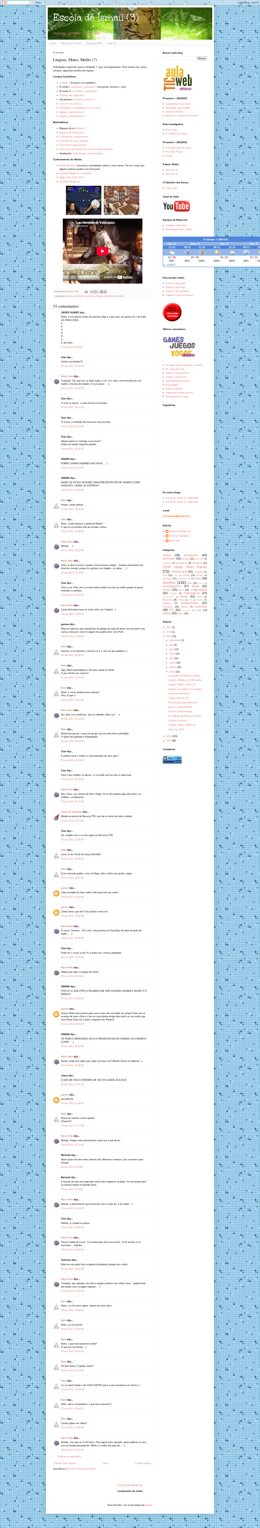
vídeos (167, 613)
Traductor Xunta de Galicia (179, 295)
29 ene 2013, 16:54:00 (72, 1268)
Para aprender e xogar (177, 396)
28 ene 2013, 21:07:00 (72, 1084)
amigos (185, 558)
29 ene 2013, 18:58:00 (72, 1310)
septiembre (175, 640)
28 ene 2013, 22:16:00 (72, 1144)
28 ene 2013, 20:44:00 (72, 897)
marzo (172, 662)
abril (171, 658)
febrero (173, 667)
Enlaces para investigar (180, 711)
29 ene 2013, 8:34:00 (72, 1167)
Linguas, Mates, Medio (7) (181, 684)
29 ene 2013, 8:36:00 (72, 1189)
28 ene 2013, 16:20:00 (72, 366)
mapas (173, 593)
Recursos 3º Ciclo (71, 43)
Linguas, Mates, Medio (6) (181, 725)
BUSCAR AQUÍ (67, 165)
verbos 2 (90, 99)
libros (181, 590)
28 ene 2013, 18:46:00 (72, 531)
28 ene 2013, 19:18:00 (72, 572)
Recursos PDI (94, 43)
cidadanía (198, 572)
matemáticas (110, 296)
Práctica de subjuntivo (71, 95)
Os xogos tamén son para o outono (184, 365)
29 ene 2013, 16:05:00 (72, 1227)
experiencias (184, 578)
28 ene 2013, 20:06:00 (72, 655)
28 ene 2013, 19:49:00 (72, 636)
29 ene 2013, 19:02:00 (72, 1329)
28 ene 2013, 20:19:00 (72, 760)
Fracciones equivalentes (73, 144)
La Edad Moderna (69, 181)
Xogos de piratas (174, 388)
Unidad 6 (80, 128)
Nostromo (168, 599)
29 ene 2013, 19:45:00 (72, 1427)
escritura (167, 578)
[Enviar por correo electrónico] (92, 291)
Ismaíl (195, 586)
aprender (199, 559)
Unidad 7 (64, 82)
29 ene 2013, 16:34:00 (72, 1249)
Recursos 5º (172, 170)
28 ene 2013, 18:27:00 (72, 467)
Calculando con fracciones (88, 153)
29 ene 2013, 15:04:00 (72, 1208)
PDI (190, 600)
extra (198, 578)
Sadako (184, 607)
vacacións (186, 610)
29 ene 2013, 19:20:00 (72, 1389)
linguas (99, 296)
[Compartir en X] (98, 291)
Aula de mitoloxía (174, 111)
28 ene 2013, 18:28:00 (72, 490)
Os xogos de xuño (175, 369)
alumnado (169, 558)
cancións (167, 563)
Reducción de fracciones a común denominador (86, 149)
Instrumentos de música (178, 381)
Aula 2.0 (111, 43)
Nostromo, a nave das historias (182, 115)
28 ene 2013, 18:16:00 (72, 448)
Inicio (53, 43)
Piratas (169, 155)
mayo (172, 653)
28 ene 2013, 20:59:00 (72, 1046)
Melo (63, 500)
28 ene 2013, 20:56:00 (72, 976)
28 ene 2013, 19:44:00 (72, 614)
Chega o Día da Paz (178, 698)
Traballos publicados (176, 225)
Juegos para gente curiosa (179, 392)
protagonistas (189, 603)
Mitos (199, 596)
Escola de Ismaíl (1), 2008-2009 (182, 498)
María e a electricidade (180, 707)
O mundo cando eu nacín (178, 147)
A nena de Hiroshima (179, 693)
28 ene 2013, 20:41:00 (72, 877)
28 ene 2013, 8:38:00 (72, 347)
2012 (169, 736)
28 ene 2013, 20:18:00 (72, 741)
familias (169, 582)
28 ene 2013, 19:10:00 (72, 550)
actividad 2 (91, 86)
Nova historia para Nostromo (183, 702)
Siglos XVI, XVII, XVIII (71, 177)
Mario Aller (67, 376)
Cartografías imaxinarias (178, 104)
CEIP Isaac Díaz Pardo (185, 567)
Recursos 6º (172, 174)
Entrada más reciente (65, 1463)
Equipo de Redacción (180, 531)
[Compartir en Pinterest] (105, 291)
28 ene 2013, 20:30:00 (72, 839)
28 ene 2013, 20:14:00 (72, 719)
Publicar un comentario (69, 1456)
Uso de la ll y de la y (70, 103)
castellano (90, 296)
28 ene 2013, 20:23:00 (72, 820)
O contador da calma (176, 133)
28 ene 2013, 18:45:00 (72, 509)
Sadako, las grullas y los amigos (185, 689)
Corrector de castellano (177, 291)
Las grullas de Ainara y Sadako (184, 675)
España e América (177, 720)
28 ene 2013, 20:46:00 (72, 938)
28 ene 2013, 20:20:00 (72, 779)
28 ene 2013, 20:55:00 (72, 957)
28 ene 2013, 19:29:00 (72, 595)
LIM (191, 590)
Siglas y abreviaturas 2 (72, 116)
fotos (189, 583)
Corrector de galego (176, 283)
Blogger (148, 1505)
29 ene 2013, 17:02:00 (72, 1291)
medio (121, 296)
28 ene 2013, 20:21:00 (72, 801)
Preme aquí (171, 129)
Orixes (181, 600)
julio (171, 644)
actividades (78, 296)
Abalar (69, 296)
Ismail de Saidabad (71, 811)
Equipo (199, 575)
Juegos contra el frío (176, 377)
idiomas (201, 583)
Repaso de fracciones (71, 132)
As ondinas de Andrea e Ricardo (184, 716)
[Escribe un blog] (95, 291)
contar (186, 575)
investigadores (172, 586)
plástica (167, 603)
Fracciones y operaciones (73, 136)
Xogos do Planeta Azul (177, 373)
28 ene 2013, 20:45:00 (72, 915)
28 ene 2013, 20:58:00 (72, 998)
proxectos (168, 606)
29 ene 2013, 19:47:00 (72, 1449)
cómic (176, 575)
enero (172, 671)
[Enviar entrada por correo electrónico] (85, 291)
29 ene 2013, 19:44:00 (72, 1408)
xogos (180, 613)
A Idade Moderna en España (75, 173)
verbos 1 (79, 99)
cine (165, 575)
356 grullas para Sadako (178, 107)
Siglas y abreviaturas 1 (72, 112)
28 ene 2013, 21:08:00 (72, 1103)
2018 (169, 632)
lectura (167, 589)
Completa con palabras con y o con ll (80, 107)
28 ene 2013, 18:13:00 (72, 407)
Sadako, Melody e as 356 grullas (185, 680)
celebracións (179, 571)
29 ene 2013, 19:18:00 (72, 1351)
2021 (169, 627)
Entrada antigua (143, 1463)
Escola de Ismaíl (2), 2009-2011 (182, 502)
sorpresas (201, 606)
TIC (171, 609)
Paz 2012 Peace (174, 151)
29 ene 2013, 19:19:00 (72, 1370)
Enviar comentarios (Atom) (81, 1468)
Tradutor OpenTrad (175, 287)
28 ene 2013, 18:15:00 (72, 426)
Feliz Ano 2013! (176, 729)
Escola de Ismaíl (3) (96, 17)
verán (198, 610)
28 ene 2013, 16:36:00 (72, 388)
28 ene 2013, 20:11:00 (72, 677)
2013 (169, 636)
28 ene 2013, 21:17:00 (72, 1125)
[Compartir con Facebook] (102, 291)
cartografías (181, 563)
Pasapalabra (172, 384)
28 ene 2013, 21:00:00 (72, 1065)
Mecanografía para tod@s (179, 229)
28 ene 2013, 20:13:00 (72, 700)
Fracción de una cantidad (73, 140)
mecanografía (168, 597)
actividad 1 (77, 86)
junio (172, 649)
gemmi (65, 888)
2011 (169, 740)
